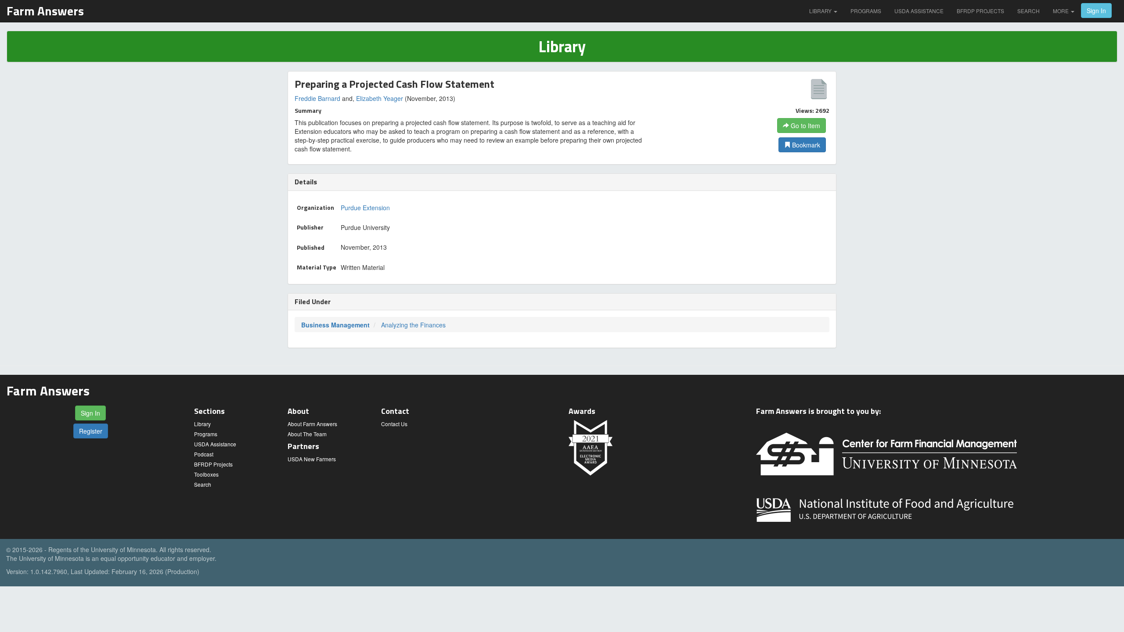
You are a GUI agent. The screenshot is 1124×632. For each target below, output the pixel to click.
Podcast (203, 454)
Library (821, 10)
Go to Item (804, 125)
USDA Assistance (919, 10)
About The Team (307, 434)
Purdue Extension (365, 207)
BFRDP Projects (980, 10)
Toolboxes (206, 474)
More (1061, 10)
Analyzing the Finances (413, 324)
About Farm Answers (312, 423)
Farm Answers (45, 10)
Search (1028, 10)
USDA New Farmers (312, 459)
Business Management (335, 324)
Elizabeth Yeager (379, 98)
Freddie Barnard (317, 98)
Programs (865, 10)
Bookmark (805, 144)
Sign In (1096, 10)
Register (90, 431)
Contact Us (394, 423)
